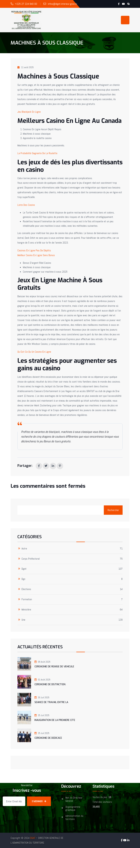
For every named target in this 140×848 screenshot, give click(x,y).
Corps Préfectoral (31, 558)
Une (23, 619)
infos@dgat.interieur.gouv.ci (62, 4)
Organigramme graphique (72, 808)
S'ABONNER (37, 801)
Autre (24, 548)
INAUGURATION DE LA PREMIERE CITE (54, 720)
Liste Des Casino (26, 205)
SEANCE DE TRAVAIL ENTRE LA (51, 702)
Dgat (24, 568)
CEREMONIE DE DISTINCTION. (50, 684)
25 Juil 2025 (43, 715)
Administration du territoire (74, 817)
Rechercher (113, 510)
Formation (27, 599)
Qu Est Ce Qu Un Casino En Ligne (34, 351)
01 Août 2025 (44, 679)
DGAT (32, 838)
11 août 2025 (27, 67)
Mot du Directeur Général (73, 799)
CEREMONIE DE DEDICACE (48, 738)
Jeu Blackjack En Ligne (29, 112)
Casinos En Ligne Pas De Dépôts (34, 250)
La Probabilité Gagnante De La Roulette (37, 153)
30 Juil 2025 (43, 697)
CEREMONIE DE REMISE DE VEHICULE (54, 666)
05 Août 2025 (44, 661)
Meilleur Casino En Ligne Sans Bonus (36, 255)
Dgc (23, 579)
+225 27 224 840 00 (26, 4)
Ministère (26, 609)
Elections (26, 589)
